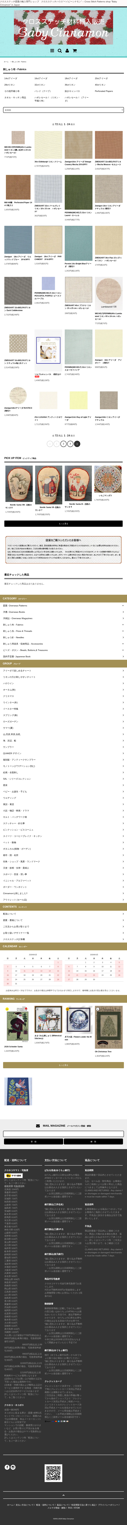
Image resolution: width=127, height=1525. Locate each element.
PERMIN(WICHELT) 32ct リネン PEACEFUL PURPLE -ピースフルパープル (48, 296)
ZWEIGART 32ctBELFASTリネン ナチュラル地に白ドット (17, 361)
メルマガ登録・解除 (56, 1508)
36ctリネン (70, 84)
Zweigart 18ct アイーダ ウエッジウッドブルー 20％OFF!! (17, 258)
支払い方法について (25, 1505)
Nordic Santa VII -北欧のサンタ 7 (48, 508)
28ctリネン (9, 84)
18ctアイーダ (71, 78)
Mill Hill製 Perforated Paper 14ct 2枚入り (18, 203)
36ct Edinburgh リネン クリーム (48, 162)
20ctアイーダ (101, 78)
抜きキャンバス (72, 91)
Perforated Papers (104, 91)
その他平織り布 (12, 91)
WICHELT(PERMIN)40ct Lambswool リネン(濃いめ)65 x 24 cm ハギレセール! (17, 150)
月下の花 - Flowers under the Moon (78, 1038)
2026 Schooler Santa (13, 1047)
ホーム (6, 62)
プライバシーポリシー (108, 1505)
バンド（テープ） (43, 91)
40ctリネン (100, 84)
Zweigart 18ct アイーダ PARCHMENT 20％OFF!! (48, 257)
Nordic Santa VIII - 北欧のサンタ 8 (18, 506)
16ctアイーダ (41, 78)
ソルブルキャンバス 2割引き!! (48, 374)
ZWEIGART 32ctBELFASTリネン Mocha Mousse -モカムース (108, 163)
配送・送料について (45, 1505)
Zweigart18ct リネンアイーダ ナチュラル (108, 418)
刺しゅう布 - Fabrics (19, 62)
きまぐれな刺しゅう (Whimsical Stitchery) (48, 1037)
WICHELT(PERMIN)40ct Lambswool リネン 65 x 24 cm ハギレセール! (108, 316)
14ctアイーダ (10, 78)
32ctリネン (40, 84)
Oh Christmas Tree (104, 1052)
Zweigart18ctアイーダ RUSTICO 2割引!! (18, 409)
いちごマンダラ (105, 495)
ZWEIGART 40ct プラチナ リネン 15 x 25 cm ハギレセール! (78, 306)
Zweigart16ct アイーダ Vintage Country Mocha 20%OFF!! (78, 163)
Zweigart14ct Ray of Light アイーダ (78, 418)
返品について (63, 1505)
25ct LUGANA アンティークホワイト (48, 418)
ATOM (77, 1508)
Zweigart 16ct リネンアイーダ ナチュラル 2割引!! (108, 207)
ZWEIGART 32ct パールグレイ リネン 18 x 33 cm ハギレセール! (48, 208)
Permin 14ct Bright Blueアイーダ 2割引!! (78, 265)
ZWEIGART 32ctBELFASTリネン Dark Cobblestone (17, 309)
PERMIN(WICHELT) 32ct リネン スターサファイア (78, 368)
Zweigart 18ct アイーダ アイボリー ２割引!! (108, 361)
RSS (70, 1508)
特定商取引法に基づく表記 (83, 1505)
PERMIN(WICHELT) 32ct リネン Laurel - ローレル (78, 214)
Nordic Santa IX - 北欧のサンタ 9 (77, 505)
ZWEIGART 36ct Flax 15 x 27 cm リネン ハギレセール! (108, 259)
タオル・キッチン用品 (15, 97)
